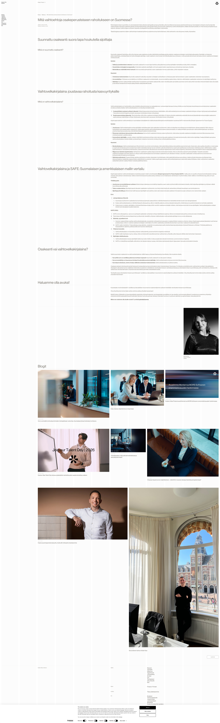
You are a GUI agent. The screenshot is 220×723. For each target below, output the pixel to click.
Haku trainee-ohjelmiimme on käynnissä (122, 409)
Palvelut (2, 14)
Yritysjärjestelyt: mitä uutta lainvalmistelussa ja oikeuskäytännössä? (124, 456)
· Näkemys (3, 17)
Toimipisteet (3, 23)
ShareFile (150, 702)
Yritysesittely (3, 19)
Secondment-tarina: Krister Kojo (138, 650)
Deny (148, 715)
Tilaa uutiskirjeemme (153, 692)
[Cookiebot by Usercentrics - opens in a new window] (70, 721)
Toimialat (3, 16)
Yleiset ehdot (151, 699)
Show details (122, 720)
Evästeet (149, 696)
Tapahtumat (3, 18)
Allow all (147, 707)
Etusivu (39, 14)
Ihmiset (2, 20)
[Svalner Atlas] (6, 3)
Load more (213, 657)
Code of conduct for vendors (155, 704)
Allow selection (148, 711)
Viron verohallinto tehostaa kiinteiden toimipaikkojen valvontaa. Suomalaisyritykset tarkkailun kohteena (67, 421)
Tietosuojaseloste (152, 697)
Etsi (2, 25)
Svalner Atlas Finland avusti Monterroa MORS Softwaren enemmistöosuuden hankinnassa (191, 401)
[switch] (95, 721)
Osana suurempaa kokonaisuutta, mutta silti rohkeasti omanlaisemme (57, 543)
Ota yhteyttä (3, 24)
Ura (2, 22)
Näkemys (44, 14)
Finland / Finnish (41, 2)
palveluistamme (144, 299)
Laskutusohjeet (151, 701)
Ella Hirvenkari (186, 356)
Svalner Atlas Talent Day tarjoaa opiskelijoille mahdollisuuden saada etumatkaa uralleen (62, 475)
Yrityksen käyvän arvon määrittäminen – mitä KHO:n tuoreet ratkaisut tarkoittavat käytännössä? (174, 480)
